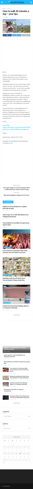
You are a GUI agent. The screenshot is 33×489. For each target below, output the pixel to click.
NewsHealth (7, 486)
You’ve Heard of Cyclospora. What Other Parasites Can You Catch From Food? (19, 370)
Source (11, 143)
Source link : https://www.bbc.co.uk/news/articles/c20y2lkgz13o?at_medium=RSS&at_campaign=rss (16, 127)
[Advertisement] (16, 54)
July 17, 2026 (6, 210)
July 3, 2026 (5, 17)
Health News (9, 8)
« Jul (4, 462)
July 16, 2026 (6, 254)
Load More (16, 315)
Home (4, 8)
